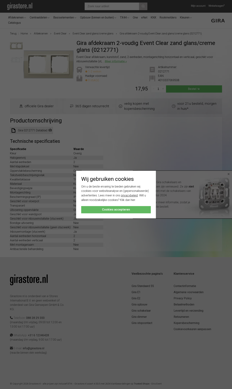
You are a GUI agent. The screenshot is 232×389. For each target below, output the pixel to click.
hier (133, 200)
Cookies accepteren (116, 209)
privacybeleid (129, 195)
